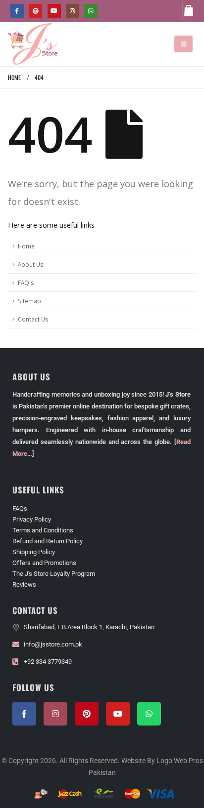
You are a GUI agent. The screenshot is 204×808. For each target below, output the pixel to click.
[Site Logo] (32, 44)
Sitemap (29, 301)
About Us (31, 264)
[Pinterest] (35, 10)
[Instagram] (72, 10)
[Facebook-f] (24, 714)
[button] (183, 44)
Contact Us (33, 319)
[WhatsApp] (91, 10)
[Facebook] (17, 10)
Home (26, 246)
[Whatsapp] (149, 714)
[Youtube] (54, 10)
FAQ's (26, 282)
